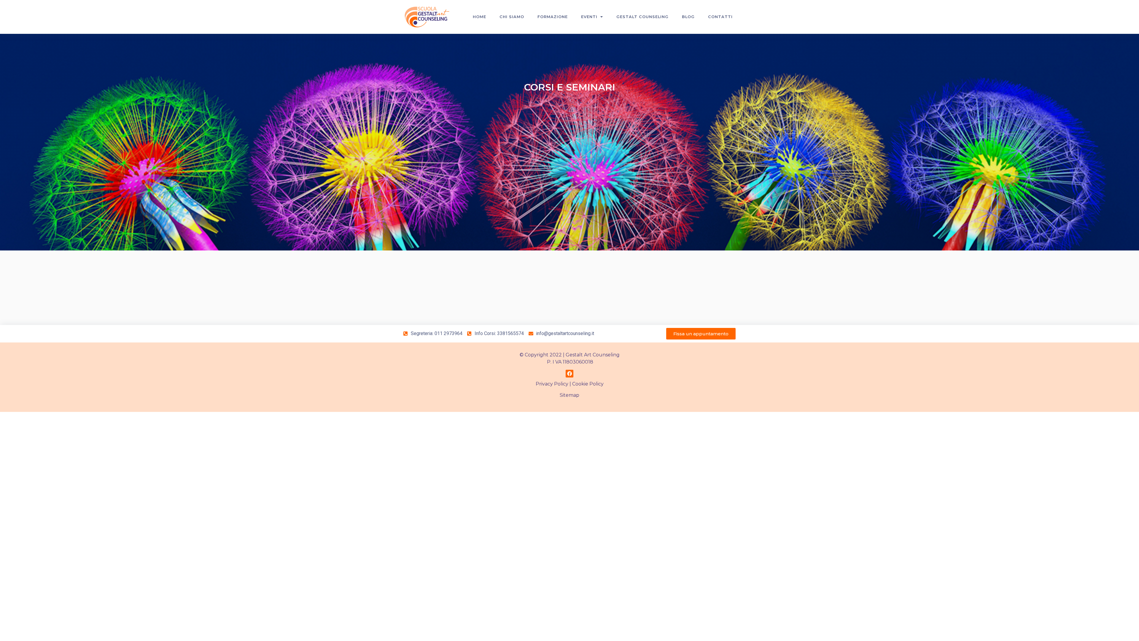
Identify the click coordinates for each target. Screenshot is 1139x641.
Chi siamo (511, 17)
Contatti (720, 17)
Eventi (589, 17)
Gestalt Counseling (642, 17)
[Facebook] (569, 373)
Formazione (552, 17)
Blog (688, 17)
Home (479, 17)
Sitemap (569, 395)
